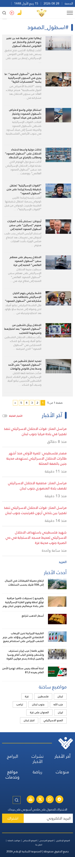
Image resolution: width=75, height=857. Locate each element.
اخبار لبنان (29, 720)
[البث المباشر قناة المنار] (30, 799)
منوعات (62, 772)
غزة (27, 696)
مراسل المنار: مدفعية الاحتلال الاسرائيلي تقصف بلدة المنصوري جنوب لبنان (37, 485)
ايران (60, 712)
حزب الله (58, 704)
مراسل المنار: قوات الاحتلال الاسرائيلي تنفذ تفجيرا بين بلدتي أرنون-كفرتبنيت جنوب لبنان (35, 510)
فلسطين (43, 696)
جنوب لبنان (38, 704)
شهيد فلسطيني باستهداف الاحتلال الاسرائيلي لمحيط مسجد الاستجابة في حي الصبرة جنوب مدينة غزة (36, 537)
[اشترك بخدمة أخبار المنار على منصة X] (40, 799)
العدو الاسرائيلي (53, 720)
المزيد (63, 562)
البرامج (12, 756)
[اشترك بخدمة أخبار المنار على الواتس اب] (49, 799)
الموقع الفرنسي (46, 840)
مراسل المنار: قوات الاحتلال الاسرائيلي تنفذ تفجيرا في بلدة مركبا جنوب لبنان (35, 431)
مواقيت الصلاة (14, 840)
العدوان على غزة (39, 712)
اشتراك (13, 818)
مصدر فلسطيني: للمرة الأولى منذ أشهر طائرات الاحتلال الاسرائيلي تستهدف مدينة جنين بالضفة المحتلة (36, 458)
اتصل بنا (38, 845)
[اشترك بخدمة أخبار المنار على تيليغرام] (59, 799)
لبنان (60, 696)
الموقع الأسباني (30, 840)
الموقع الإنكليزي (63, 840)
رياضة (37, 772)
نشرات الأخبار (38, 759)
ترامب (19, 704)
